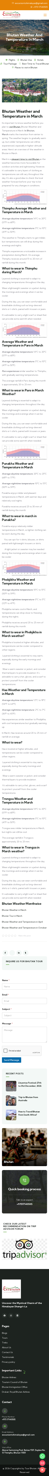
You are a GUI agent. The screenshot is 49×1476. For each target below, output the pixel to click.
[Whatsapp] (42, 1456)
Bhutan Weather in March (14, 910)
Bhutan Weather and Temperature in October (24, 927)
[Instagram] (10, 1315)
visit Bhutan (14, 126)
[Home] (11, 15)
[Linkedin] (17, 1315)
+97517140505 (24, 1204)
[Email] (42, 1463)
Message (7, 1023)
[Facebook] (4, 1315)
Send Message (11, 1060)
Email (5, 994)
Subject (7, 1009)
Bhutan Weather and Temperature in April (22, 921)
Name (6, 980)
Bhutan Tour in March (12, 916)
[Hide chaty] (42, 1470)
